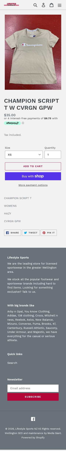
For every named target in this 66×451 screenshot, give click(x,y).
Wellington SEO (14, 433)
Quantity (50, 147)
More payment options (33, 185)
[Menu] (60, 5)
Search (12, 363)
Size (7, 147)
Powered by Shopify (33, 437)
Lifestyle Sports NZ (26, 428)
